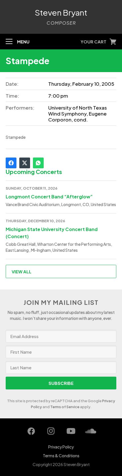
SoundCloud (91, 431)
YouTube (71, 431)
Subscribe (61, 383)
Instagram (51, 431)
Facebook (11, 163)
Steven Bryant (61, 12)
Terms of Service (64, 406)
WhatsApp (38, 163)
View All (21, 271)
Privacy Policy (61, 446)
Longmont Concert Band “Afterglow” (49, 197)
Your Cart (93, 41)
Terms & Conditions (61, 455)
